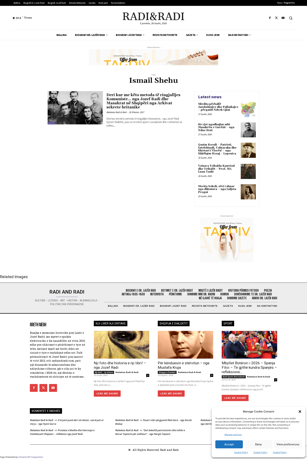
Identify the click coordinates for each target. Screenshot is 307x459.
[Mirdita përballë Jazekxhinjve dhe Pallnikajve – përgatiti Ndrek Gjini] (248, 109)
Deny (258, 444)
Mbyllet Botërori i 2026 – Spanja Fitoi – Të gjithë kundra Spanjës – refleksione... (249, 367)
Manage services (233, 434)
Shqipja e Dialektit (167, 372)
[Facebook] (269, 18)
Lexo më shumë (107, 393)
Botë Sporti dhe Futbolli (234, 376)
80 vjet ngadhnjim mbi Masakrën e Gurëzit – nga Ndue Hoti (216, 127)
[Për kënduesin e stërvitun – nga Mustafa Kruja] (185, 345)
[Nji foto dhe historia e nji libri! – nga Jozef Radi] (121, 345)
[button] (300, 411)
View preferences (287, 444)
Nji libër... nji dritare (104, 372)
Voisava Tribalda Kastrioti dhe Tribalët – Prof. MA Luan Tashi (216, 168)
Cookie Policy (241, 452)
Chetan (21, 457)
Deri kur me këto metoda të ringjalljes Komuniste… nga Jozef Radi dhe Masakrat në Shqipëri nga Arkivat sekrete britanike (143, 101)
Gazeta (51, 123)
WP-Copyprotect (35, 457)
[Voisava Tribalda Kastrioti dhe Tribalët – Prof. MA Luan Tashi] (248, 171)
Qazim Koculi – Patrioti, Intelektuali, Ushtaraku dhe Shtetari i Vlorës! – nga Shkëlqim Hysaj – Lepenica (217, 149)
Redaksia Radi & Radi (116, 112)
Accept (229, 444)
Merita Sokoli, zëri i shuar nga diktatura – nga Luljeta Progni (217, 189)
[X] (276, 18)
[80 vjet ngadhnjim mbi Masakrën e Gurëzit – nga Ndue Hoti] (248, 130)
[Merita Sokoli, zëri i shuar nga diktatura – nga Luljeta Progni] (248, 191)
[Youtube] (283, 18)
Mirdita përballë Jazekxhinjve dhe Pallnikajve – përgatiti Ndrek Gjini (218, 107)
